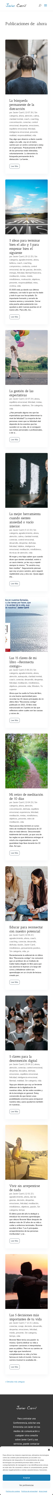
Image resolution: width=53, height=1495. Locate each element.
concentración (15, 122)
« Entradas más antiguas (15, 1381)
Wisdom (35, 686)
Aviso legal (43, 1491)
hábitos (21, 546)
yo (28, 951)
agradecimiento (25, 260)
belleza (12, 263)
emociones (34, 125)
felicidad (31, 129)
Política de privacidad (29, 1491)
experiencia (25, 812)
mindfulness (14, 279)
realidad (12, 135)
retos (35, 282)
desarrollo (13, 543)
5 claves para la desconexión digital (23, 1058)
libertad (12, 1080)
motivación (26, 279)
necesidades (15, 405)
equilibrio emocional (18, 129)
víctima (12, 286)
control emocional (26, 539)
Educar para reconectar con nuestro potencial (26, 929)
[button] (49, 1449)
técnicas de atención (18, 552)
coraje (21, 1326)
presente (34, 132)
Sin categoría (36, 405)
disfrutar (32, 543)
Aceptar (26, 1477)
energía (12, 273)
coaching (34, 119)
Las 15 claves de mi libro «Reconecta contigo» (23, 662)
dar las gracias (26, 269)
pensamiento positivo (30, 948)
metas (23, 276)
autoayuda (22, 676)
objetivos (36, 279)
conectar (27, 122)
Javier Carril (18, 112)
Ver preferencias (26, 1485)
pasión (33, 1206)
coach (26, 119)
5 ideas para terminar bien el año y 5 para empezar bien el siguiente (24, 246)
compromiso (15, 266)
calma (36, 116)
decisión (37, 269)
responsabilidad (24, 135)
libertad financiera (33, 273)
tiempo (22, 1210)
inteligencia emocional (19, 132)
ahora (21, 116)
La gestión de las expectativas (21, 393)
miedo (29, 276)
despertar (24, 125)
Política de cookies (13, 1491)
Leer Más (14, 166)
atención (28, 116)
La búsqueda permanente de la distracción (21, 105)
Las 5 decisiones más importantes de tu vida (25, 1317)
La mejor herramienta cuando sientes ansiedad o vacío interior (25, 520)
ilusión (20, 945)
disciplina (23, 1071)
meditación (14, 276)
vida (34, 135)
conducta (26, 266)
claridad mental (16, 119)
